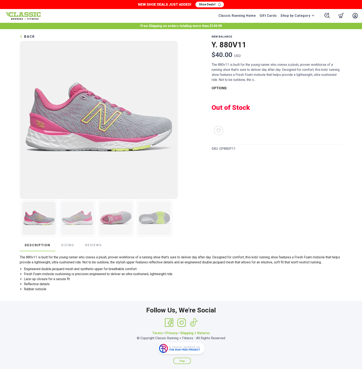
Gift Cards (268, 16)
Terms (157, 333)
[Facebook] (169, 322)
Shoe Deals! (207, 4)
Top (182, 361)
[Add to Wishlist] (218, 130)
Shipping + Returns (195, 333)
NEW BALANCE (222, 36)
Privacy (171, 333)
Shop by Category (295, 16)
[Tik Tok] (193, 322)
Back (29, 37)
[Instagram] (181, 322)
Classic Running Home (237, 16)
